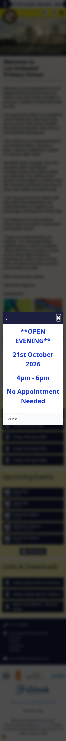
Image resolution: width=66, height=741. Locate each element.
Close (13, 419)
